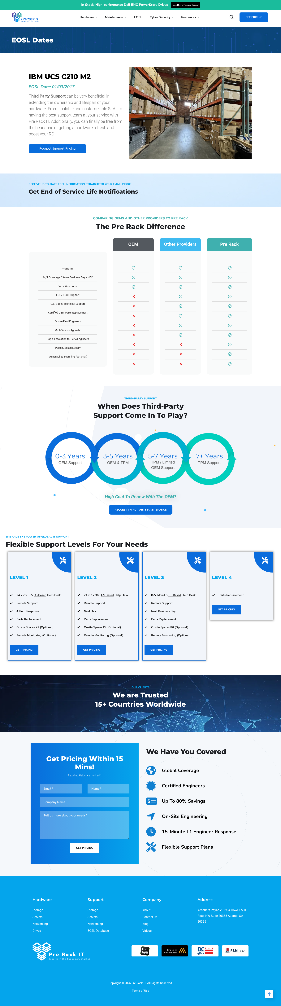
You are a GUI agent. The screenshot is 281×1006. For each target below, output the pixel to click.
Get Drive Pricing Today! (185, 5)
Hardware (87, 17)
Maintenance (114, 17)
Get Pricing (253, 17)
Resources (188, 17)
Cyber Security (160, 17)
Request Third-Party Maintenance (140, 510)
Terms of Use (140, 990)
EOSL (138, 17)
